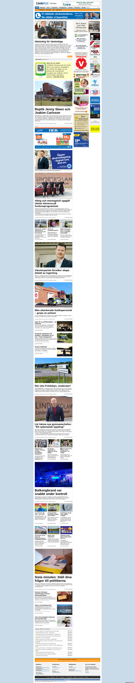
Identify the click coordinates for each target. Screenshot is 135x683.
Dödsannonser (59, 9)
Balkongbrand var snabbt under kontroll (51, 492)
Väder (53, 9)
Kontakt (83, 7)
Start (37, 7)
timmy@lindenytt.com (40, 674)
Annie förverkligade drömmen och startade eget (45, 617)
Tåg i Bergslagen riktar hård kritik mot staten (45, 652)
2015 (73, 660)
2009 (60, 660)
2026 (98, 660)
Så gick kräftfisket (41, 347)
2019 (82, 660)
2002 (44, 660)
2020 (85, 660)
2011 (64, 660)
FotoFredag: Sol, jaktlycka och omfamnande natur (46, 643)
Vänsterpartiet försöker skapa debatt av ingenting (52, 271)
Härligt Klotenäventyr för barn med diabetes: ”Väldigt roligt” (48, 634)
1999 (37, 660)
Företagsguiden (63, 7)
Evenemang (77, 7)
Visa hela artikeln (68, 123)
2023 (91, 660)
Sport (48, 7)
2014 (71, 660)
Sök (98, 7)
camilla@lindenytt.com (45, 669)
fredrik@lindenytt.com (45, 667)
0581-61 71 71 (46, 59)
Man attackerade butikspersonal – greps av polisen (53, 311)
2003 (46, 660)
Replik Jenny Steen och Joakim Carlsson (52, 111)
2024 (93, 660)
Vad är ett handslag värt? (43, 605)
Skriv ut (70, 56)
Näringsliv (42, 7)
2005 (51, 660)
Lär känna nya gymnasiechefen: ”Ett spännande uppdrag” (53, 425)
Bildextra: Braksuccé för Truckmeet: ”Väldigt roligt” (46, 639)
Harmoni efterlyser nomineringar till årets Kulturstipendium (42, 593)
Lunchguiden (54, 7)
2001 (42, 660)
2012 (67, 660)
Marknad (70, 7)
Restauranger (48, 9)
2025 (96, 660)
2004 (49, 660)
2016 (75, 660)
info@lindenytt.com (56, 667)
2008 (58, 660)
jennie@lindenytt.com (45, 670)
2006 (53, 660)
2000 (40, 660)
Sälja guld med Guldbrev (60, 681)
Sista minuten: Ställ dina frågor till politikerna (53, 578)
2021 (87, 660)
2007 (55, 660)
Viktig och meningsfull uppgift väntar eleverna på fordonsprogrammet (52, 203)
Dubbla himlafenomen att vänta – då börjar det (45, 632)
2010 (62, 660)
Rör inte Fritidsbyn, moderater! (53, 385)
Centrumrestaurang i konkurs (42, 655)
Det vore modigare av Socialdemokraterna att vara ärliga (47, 631)
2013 (69, 660)
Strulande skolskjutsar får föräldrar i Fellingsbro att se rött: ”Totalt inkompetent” (44, 335)
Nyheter (37, 9)
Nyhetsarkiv (42, 9)
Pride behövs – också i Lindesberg (43, 637)
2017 (78, 660)
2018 (80, 660)
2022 (89, 660)
